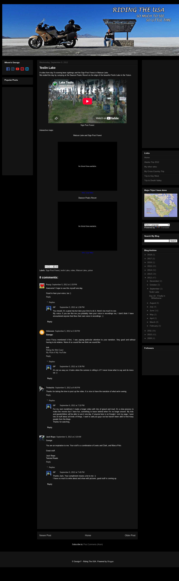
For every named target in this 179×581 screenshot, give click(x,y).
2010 (149, 334)
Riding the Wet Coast (54, 350)
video (73, 270)
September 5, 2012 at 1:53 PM (64, 284)
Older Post (130, 535)
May (152, 314)
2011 (149, 331)
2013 (149, 274)
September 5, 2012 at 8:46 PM (67, 388)
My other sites (150, 167)
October (153, 285)
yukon (90, 270)
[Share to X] (51, 266)
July (152, 307)
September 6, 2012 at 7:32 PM (72, 405)
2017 (149, 258)
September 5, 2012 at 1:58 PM (72, 307)
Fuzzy (48, 284)
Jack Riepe (51, 437)
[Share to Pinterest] (56, 266)
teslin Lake (65, 270)
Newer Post (45, 535)
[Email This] (46, 266)
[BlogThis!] (48, 266)
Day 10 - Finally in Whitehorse (157, 297)
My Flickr (50, 352)
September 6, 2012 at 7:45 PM (72, 472)
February (154, 326)
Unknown (50, 331)
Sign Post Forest (53, 270)
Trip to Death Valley (153, 180)
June (152, 310)
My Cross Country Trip (154, 171)
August (153, 303)
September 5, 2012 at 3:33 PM (67, 331)
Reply (48, 297)
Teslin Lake (47, 67)
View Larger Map (87, 193)
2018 (149, 255)
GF (54, 307)
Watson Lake (81, 270)
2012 (149, 277)
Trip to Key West (151, 176)
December (155, 281)
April (152, 318)
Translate (165, 227)
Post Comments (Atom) (93, 544)
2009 (149, 338)
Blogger (110, 561)
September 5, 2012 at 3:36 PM (72, 366)
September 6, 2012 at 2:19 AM (68, 437)
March (153, 322)
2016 (149, 262)
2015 (149, 266)
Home (88, 535)
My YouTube (61, 352)
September (155, 289)
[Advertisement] (15, 130)
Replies (52, 302)
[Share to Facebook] (54, 266)
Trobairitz (50, 388)
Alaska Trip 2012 (151, 162)
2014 (149, 270)
